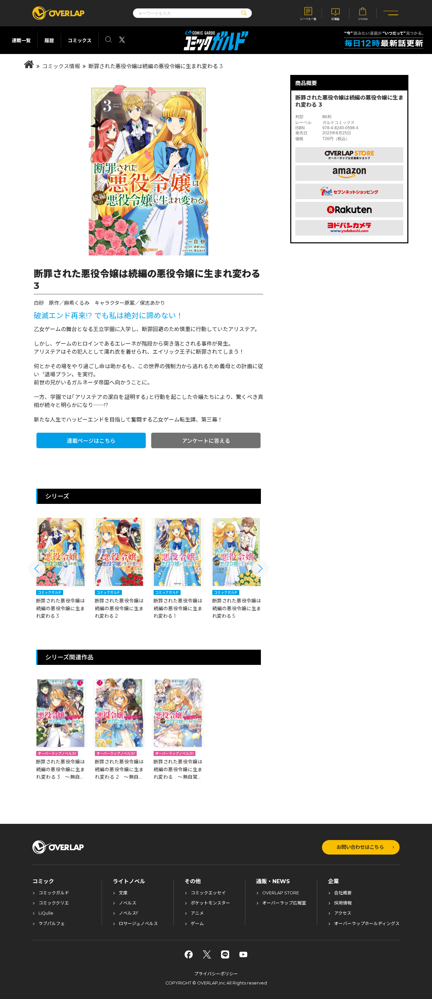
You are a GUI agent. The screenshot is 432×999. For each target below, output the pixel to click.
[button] (36, 568)
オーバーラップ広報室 (284, 903)
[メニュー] (391, 13)
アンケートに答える (206, 441)
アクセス (342, 913)
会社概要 (343, 893)
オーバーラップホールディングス (367, 924)
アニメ (197, 913)
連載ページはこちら (91, 441)
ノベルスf (128, 913)
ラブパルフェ (51, 924)
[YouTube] (243, 954)
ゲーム (197, 924)
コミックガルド (53, 893)
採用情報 (343, 903)
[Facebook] (189, 954)
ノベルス (127, 903)
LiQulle (45, 913)
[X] (207, 954)
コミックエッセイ (208, 893)
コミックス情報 (61, 66)
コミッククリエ (53, 903)
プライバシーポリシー (216, 973)
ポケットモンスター (210, 903)
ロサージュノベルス (138, 924)
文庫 (123, 893)
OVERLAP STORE (280, 893)
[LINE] (225, 954)
